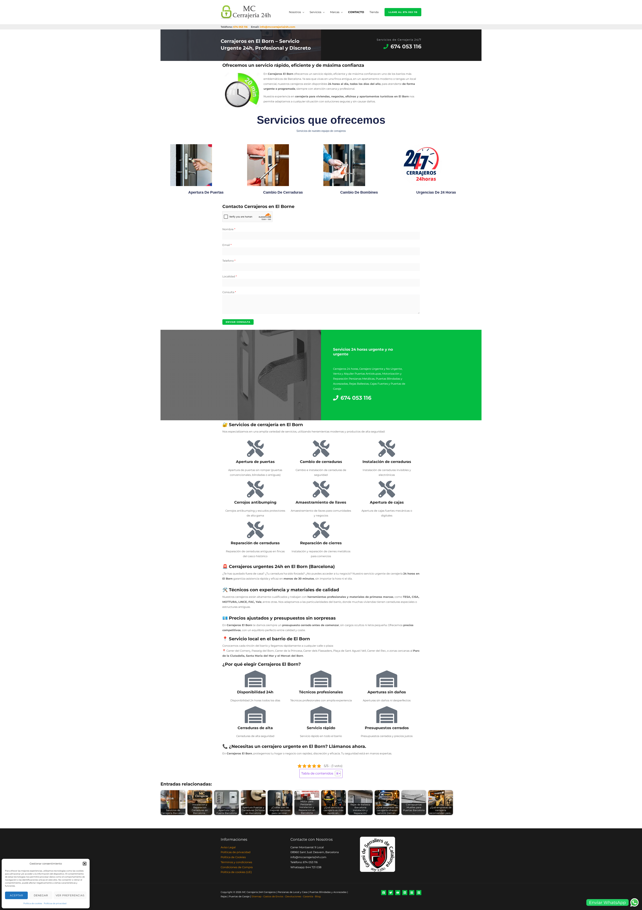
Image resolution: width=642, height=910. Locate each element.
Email (227, 245)
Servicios (315, 12)
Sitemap (256, 896)
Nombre (228, 229)
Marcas (334, 12)
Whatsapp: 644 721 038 (305, 867)
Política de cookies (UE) (236, 872)
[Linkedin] (404, 892)
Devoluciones (293, 896)
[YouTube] (397, 892)
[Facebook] (383, 892)
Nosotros (295, 12)
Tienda (374, 12)
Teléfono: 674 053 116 (304, 862)
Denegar (41, 895)
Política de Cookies (233, 857)
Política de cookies (32, 903)
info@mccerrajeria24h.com (277, 26)
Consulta (229, 292)
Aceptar (16, 895)
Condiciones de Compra (237, 867)
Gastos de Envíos (273, 896)
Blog (318, 896)
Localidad (229, 276)
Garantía (308, 896)
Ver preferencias (70, 895)
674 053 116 (240, 26)
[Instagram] (411, 892)
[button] (84, 863)
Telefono (228, 260)
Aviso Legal (228, 847)
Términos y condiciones (236, 862)
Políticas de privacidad (55, 903)
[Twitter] (390, 892)
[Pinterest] (418, 892)
